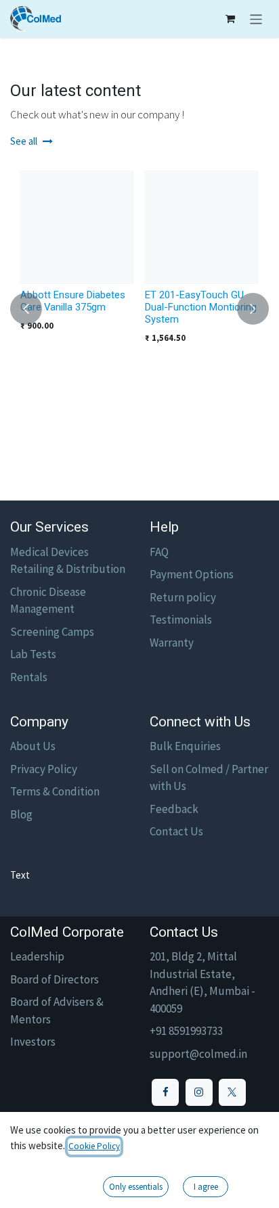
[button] (26, 308)
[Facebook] (165, 1092)
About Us (33, 746)
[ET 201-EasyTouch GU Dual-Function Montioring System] (202, 227)
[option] (139, 308)
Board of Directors (54, 979)
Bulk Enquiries (185, 746)
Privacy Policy (43, 769)
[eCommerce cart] (230, 19)
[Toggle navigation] (256, 18)
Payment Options (192, 574)
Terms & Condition (55, 791)
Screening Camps (52, 631)
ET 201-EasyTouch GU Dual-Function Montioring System (201, 307)
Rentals (28, 677)
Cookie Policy (94, 1146)
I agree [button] (206, 1186)
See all (23, 141)
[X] (232, 1092)
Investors (33, 1041)
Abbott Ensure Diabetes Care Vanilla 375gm (72, 301)
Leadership (37, 956)
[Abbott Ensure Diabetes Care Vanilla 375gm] (77, 227)
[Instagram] (199, 1092)
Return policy (183, 597)
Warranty (172, 642)
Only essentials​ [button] (136, 1186)
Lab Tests (33, 654)
